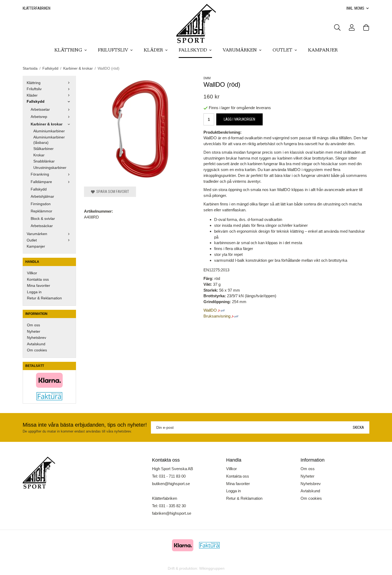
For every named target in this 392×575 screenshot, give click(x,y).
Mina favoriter (38, 286)
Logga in (34, 292)
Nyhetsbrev (36, 338)
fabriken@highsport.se (171, 513)
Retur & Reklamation (44, 298)
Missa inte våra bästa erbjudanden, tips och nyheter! (85, 425)
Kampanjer (323, 50)
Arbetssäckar (42, 226)
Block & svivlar (43, 219)
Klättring (68, 50)
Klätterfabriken (36, 8)
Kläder (153, 50)
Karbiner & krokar (46, 124)
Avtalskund (36, 344)
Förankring (40, 174)
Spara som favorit (112, 191)
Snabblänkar (44, 161)
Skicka (358, 427)
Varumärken (240, 50)
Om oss (33, 325)
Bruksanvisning (216, 316)
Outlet (282, 50)
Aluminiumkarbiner (49, 131)
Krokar (39, 155)
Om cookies (37, 350)
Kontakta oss (38, 279)
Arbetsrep (39, 117)
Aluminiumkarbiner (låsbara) (49, 140)
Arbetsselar (40, 110)
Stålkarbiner (43, 149)
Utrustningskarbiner (49, 168)
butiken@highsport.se (171, 483)
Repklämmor (41, 211)
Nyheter (33, 332)
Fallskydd (193, 50)
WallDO (210, 310)
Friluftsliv (113, 50)
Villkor (32, 273)
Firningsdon (41, 204)
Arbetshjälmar (42, 197)
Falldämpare (41, 182)
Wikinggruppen (212, 568)
